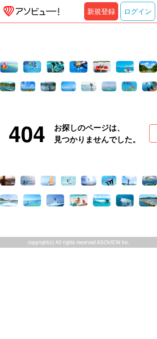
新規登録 (101, 11)
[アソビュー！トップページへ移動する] (29, 11)
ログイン (138, 11)
